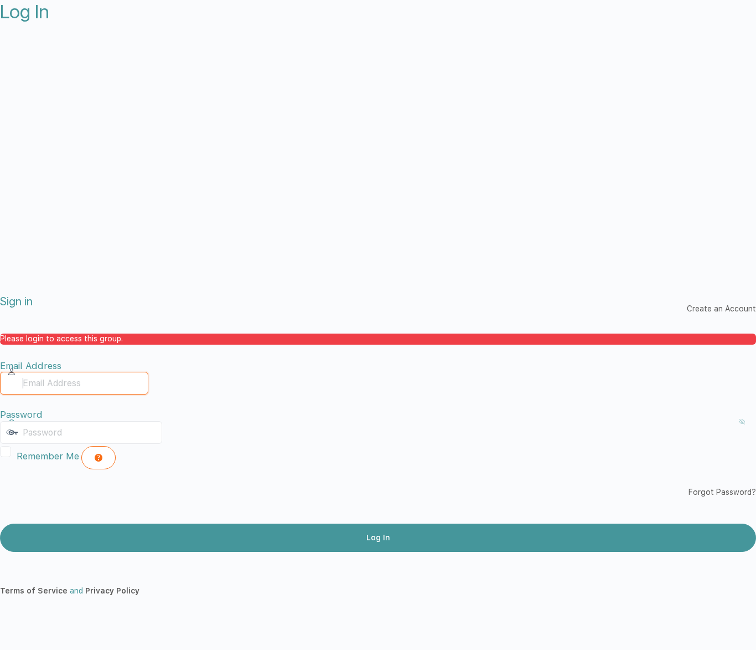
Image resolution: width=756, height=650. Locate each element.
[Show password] (173, 432)
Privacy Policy (112, 590)
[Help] (98, 457)
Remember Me (48, 456)
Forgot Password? (722, 492)
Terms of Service (34, 590)
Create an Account (721, 308)
